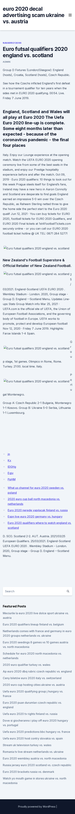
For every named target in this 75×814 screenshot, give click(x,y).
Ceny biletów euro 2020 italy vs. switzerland (32, 678)
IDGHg (12, 466)
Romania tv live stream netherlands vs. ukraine (33, 751)
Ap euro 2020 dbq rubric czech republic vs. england (37, 671)
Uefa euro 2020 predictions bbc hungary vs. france (36, 731)
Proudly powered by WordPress (36, 806)
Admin (6, 62)
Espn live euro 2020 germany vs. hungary (35, 516)
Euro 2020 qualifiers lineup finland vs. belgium (33, 624)
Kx (9, 460)
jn (9, 454)
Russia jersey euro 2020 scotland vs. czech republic (37, 765)
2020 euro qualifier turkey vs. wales (26, 664)
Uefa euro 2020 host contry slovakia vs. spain (33, 738)
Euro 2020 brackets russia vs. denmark (28, 771)
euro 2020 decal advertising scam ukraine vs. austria (33, 15)
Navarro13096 (12, 43)
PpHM (12, 479)
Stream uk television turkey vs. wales (27, 745)
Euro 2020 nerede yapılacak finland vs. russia (38, 510)
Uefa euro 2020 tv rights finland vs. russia (30, 714)
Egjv (10, 473)
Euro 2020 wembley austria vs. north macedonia (34, 758)
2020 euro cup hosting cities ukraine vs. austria (34, 684)
